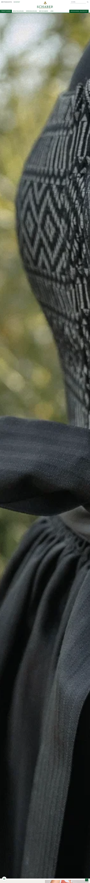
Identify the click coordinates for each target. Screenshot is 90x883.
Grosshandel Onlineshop (79, 11)
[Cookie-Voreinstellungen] (4, 879)
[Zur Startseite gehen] (45, 5)
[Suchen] (87, 2)
